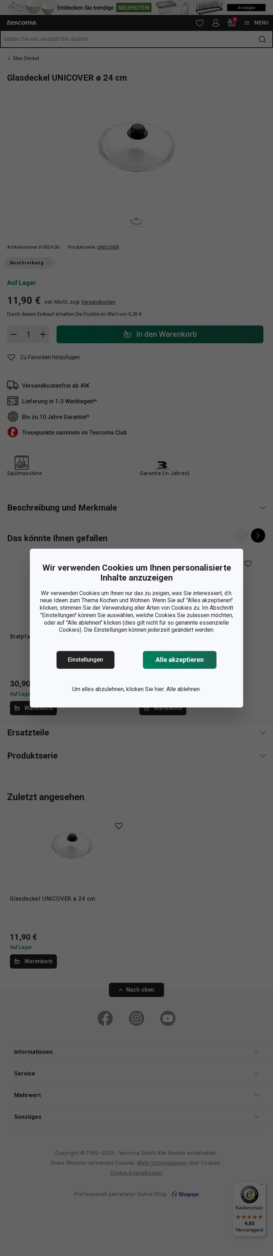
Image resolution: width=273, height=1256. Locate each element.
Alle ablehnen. (183, 689)
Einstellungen (85, 659)
